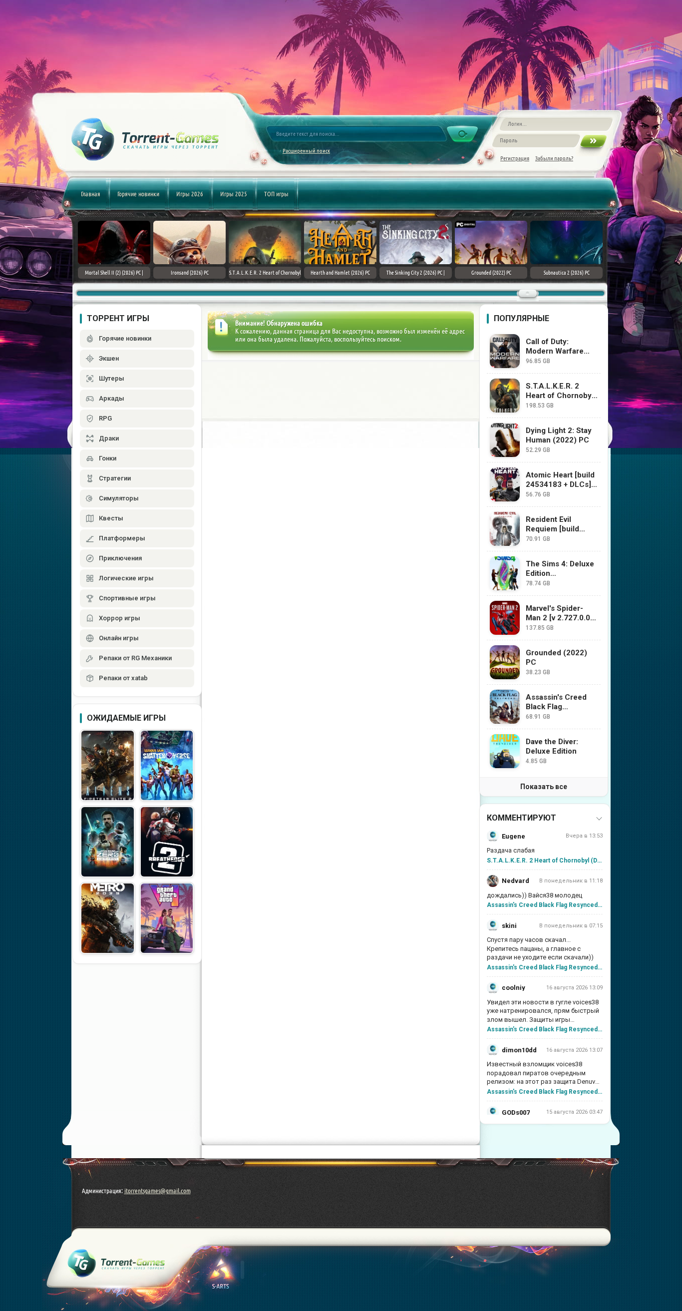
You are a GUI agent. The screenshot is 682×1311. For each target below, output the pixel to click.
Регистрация (514, 158)
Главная (90, 193)
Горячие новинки (138, 193)
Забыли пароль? (554, 158)
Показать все (543, 787)
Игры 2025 (233, 193)
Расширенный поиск (306, 150)
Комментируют (521, 818)
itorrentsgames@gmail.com (157, 1190)
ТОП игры (276, 193)
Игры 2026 (189, 193)
